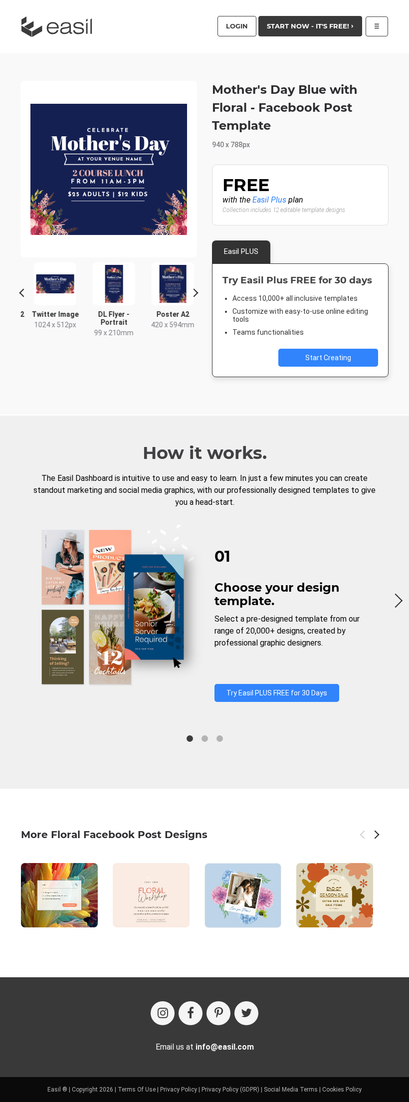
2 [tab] (204, 739)
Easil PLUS (241, 251)
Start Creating (328, 358)
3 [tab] (219, 739)
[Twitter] (246, 1013)
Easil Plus (269, 200)
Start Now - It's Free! (309, 26)
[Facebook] (191, 1013)
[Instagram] (163, 1013)
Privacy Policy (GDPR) (230, 1089)
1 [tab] (190, 739)
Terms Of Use (137, 1089)
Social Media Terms (291, 1089)
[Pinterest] (218, 1013)
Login (237, 26)
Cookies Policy (342, 1089)
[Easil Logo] (60, 26)
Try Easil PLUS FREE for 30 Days (276, 693)
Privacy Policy (178, 1089)
